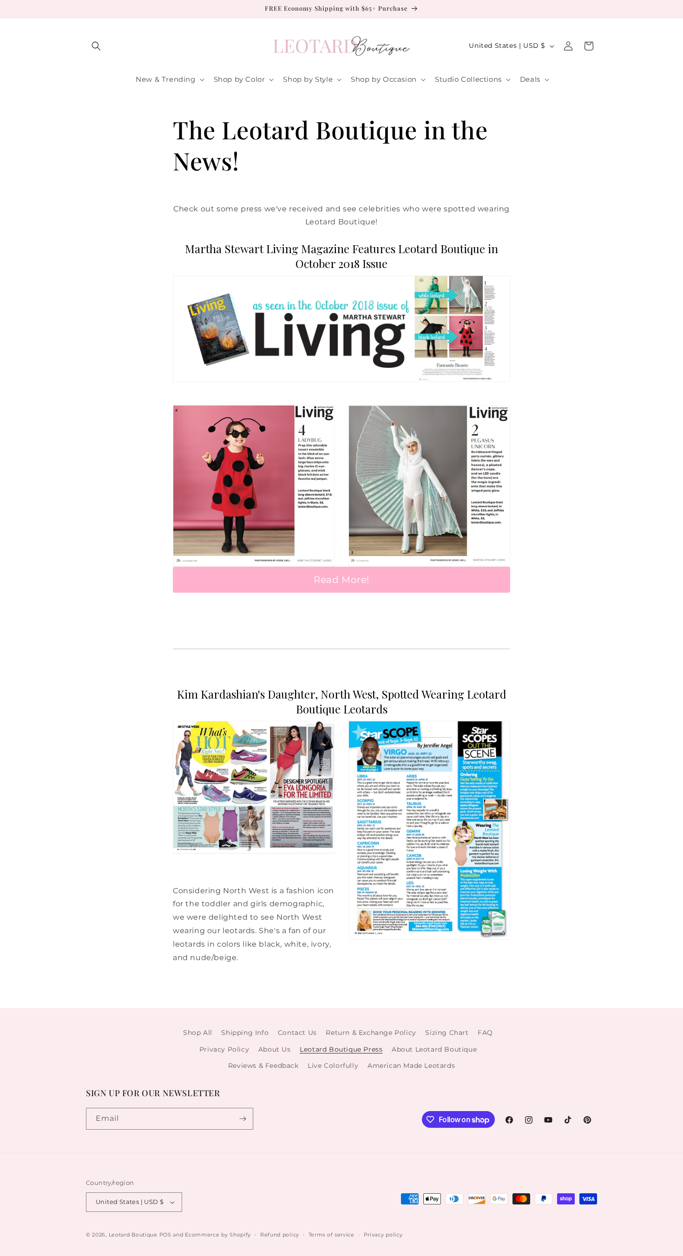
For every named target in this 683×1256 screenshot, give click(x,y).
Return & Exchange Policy (371, 1032)
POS (165, 1234)
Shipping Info (245, 1032)
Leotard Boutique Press (341, 1049)
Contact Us (297, 1032)
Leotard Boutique (133, 1234)
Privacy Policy (224, 1049)
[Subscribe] (242, 1119)
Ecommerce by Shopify (218, 1234)
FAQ (485, 1032)
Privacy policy (383, 1234)
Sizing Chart (446, 1032)
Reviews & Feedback (263, 1065)
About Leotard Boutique (434, 1049)
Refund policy (279, 1234)
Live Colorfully (333, 1065)
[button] (96, 46)
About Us (274, 1049)
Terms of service (332, 1234)
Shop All (197, 1032)
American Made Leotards (411, 1065)
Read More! (341, 579)
